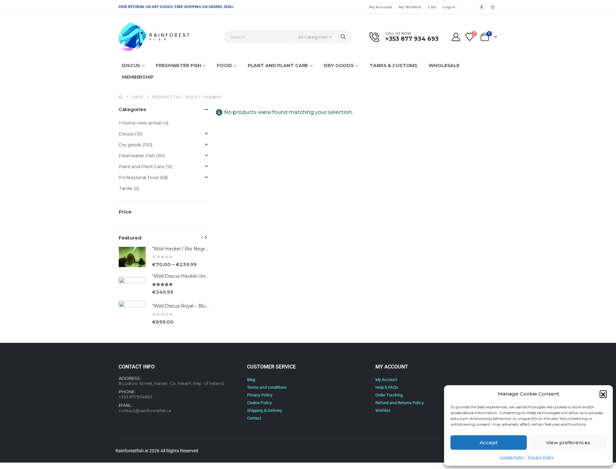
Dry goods (339, 65)
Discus (131, 65)
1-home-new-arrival (140, 123)
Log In (449, 7)
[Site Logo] (154, 37)
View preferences (568, 442)
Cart (432, 7)
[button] (603, 394)
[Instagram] (492, 7)
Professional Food (138, 177)
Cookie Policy (512, 457)
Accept (489, 442)
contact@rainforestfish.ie (145, 410)
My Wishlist (410, 7)
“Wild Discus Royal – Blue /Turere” (190, 306)
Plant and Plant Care (278, 65)
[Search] (343, 36)
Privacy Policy (541, 457)
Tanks (126, 188)
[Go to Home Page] (121, 97)
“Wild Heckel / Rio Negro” (181, 249)
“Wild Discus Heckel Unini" (181, 276)
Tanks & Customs (393, 65)
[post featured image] (132, 257)
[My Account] (456, 37)
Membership (138, 77)
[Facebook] (481, 7)
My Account (380, 7)
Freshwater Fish (178, 65)
